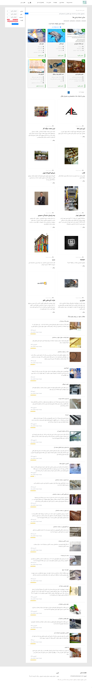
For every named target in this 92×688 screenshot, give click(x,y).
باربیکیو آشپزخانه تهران (49, 173)
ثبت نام (22, 3)
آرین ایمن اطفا (81, 129)
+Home (82, 260)
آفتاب (83, 173)
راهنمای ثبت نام (40, 2)
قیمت (21, 20)
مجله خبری (62, 2)
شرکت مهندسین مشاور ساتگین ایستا (56, 79)
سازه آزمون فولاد (79, 48)
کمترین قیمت (83, 20)
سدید (53, 260)
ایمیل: (85, 676)
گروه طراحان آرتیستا (59, 48)
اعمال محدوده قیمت (15, 23)
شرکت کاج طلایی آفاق (49, 300)
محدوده (21, 17)
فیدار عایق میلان (39, 48)
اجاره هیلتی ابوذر (80, 215)
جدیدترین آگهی (72, 20)
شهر (21, 14)
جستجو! (26, 13)
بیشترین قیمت (78, 20)
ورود (29, 3)
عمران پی (82, 300)
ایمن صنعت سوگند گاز (49, 129)
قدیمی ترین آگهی (66, 20)
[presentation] (69, 66)
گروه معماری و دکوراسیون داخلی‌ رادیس (75, 79)
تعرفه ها (55, 2)
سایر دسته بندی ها (80, 10)
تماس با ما (49, 2)
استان (21, 11)
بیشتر (83, 136)
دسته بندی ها (69, 2)
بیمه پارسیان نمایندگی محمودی (46, 215)
